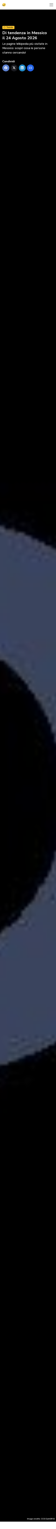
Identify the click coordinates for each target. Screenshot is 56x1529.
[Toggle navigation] (51, 5)
